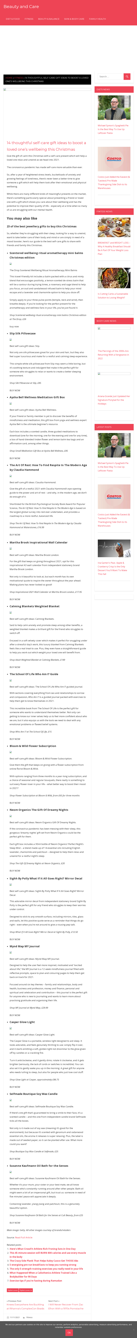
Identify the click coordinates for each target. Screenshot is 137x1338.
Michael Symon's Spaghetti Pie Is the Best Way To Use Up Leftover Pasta (113, 129)
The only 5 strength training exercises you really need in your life (46, 1268)
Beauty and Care (21, 6)
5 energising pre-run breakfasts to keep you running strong (43, 1264)
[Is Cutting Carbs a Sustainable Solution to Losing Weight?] (114, 269)
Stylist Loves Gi (26, 1290)
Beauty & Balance (48, 19)
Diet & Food (13, 19)
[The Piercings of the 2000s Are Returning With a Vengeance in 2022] (114, 328)
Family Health (97, 19)
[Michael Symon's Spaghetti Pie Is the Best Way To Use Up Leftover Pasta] (114, 97)
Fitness (29, 19)
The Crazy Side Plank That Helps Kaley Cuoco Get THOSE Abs (44, 1260)
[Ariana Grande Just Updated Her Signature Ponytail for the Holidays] (114, 374)
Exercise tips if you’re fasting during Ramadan (36, 1280)
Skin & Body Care (74, 19)
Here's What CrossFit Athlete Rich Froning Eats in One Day (43, 1248)
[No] (133, 1329)
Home (8, 78)
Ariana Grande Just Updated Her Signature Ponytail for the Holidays (114, 400)
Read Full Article (23, 1237)
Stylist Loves (13, 1290)
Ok (69, 1332)
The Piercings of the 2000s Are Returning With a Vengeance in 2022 (113, 355)
